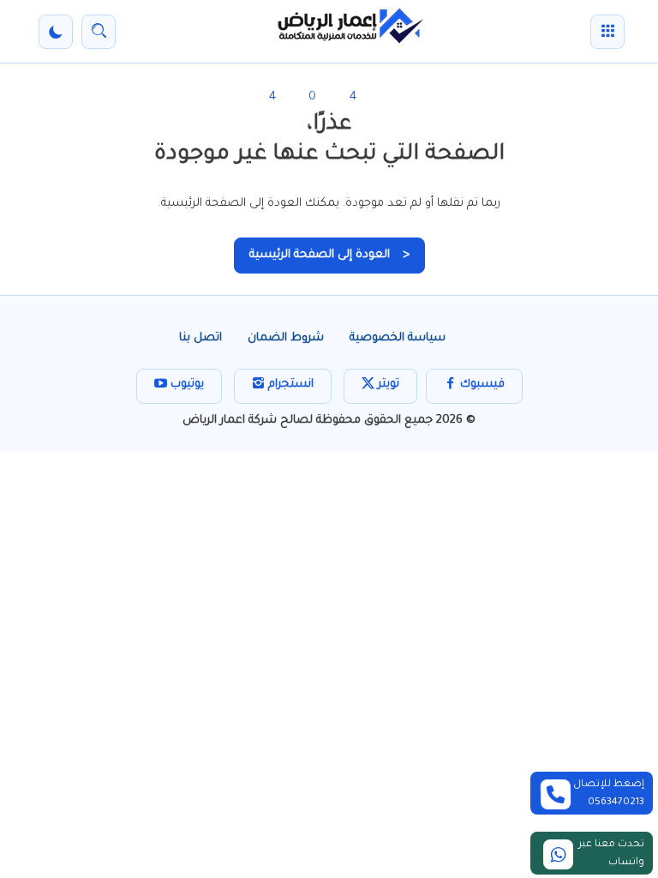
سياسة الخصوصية (398, 338)
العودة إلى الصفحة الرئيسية (329, 255)
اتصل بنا (200, 338)
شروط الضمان (286, 338)
